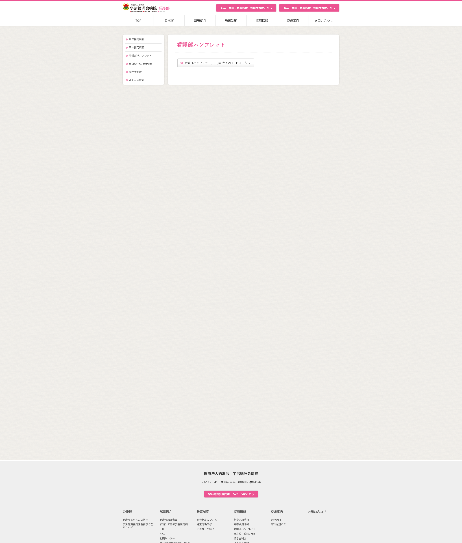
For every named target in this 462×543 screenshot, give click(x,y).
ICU (162, 529)
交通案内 (293, 20)
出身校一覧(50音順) (140, 63)
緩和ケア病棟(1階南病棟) (174, 524)
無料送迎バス (278, 524)
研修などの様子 (205, 529)
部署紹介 (200, 20)
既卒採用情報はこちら (309, 8)
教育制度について (207, 519)
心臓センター (167, 538)
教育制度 (231, 20)
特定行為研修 (204, 524)
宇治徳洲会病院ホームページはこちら (231, 494)
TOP (138, 20)
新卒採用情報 (136, 39)
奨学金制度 (135, 72)
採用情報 (262, 20)
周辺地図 (276, 519)
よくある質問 (136, 80)
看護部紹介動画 (168, 519)
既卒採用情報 (136, 47)
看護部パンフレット (140, 55)
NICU (162, 534)
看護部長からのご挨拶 (135, 519)
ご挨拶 (169, 20)
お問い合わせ (324, 20)
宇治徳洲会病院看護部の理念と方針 (138, 525)
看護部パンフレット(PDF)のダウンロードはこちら (217, 63)
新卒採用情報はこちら (246, 8)
